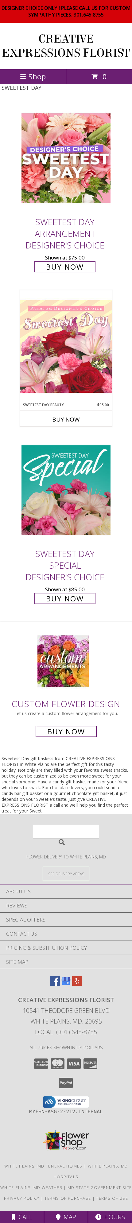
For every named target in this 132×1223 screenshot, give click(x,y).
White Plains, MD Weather (31, 1187)
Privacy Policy (21, 1198)
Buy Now (65, 267)
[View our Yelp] (77, 983)
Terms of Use (112, 1198)
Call (24, 1217)
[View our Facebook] (55, 983)
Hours (113, 1217)
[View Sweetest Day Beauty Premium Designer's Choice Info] (66, 346)
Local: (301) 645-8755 (66, 1032)
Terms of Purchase (68, 1198)
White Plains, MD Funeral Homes (43, 1166)
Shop (37, 76)
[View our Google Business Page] (66, 983)
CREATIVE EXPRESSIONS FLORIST (66, 46)
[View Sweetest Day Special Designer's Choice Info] (66, 490)
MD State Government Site (100, 1187)
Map (68, 1217)
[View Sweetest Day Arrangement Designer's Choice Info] (66, 158)
